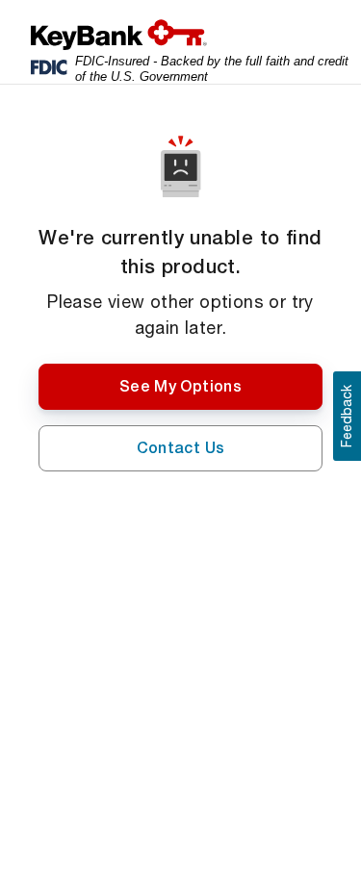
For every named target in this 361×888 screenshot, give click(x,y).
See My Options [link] (180, 386)
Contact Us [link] (181, 448)
